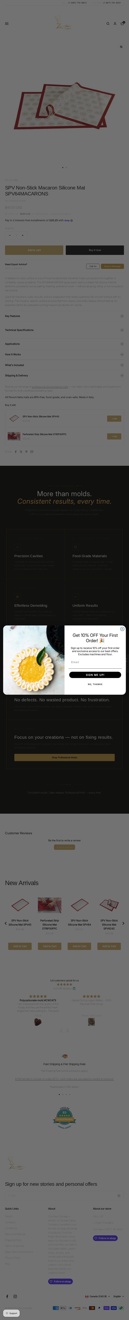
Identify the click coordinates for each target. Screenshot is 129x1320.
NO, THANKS (95, 684)
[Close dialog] (122, 629)
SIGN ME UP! (95, 674)
